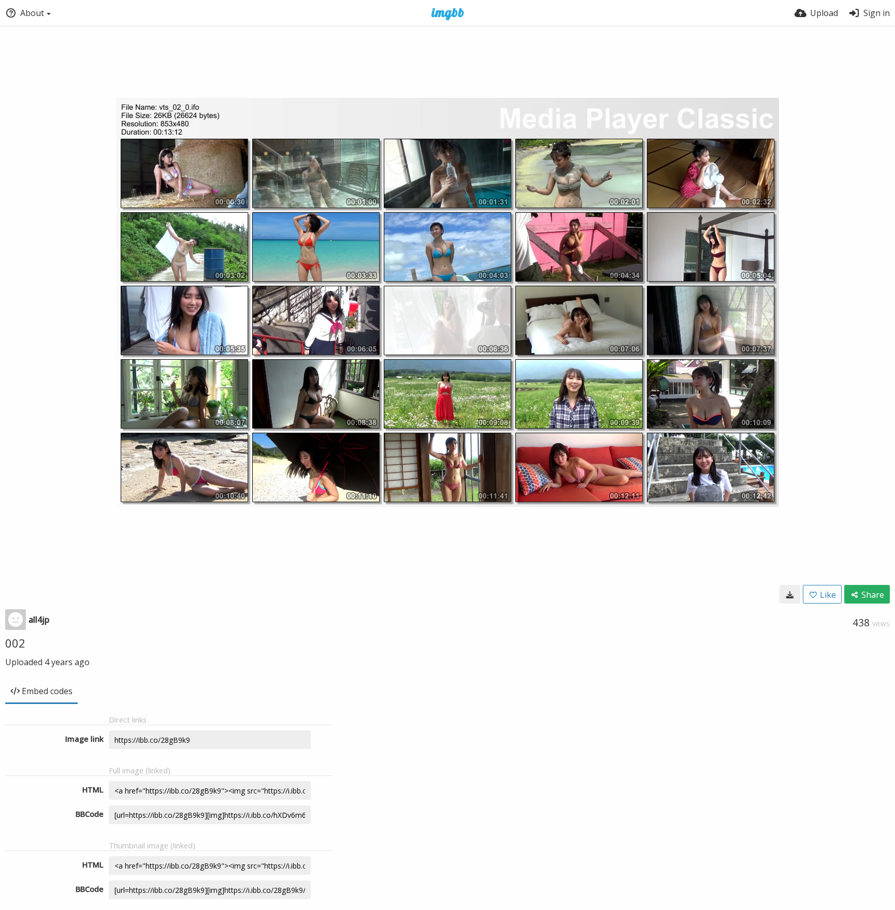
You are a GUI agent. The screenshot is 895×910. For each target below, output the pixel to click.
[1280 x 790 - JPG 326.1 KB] (789, 594)
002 (15, 643)
